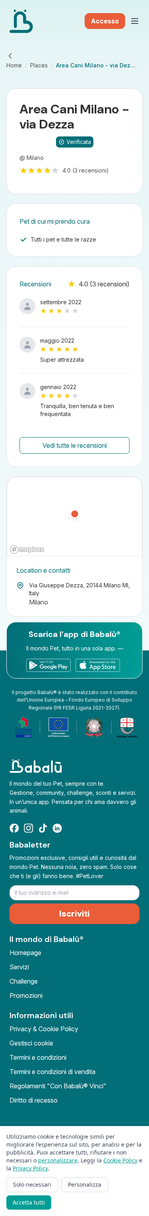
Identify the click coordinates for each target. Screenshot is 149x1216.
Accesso (105, 21)
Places (39, 65)
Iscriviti (74, 914)
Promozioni (26, 995)
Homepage (25, 953)
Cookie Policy (120, 1160)
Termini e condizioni (38, 1057)
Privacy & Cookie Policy (44, 1029)
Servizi (19, 967)
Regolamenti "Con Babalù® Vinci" (58, 1086)
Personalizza (84, 1184)
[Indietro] (10, 56)
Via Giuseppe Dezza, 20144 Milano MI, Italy (79, 589)
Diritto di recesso (34, 1100)
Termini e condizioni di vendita (52, 1072)
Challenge (24, 981)
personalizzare (57, 1160)
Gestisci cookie (31, 1043)
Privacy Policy (30, 1168)
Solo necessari (32, 1184)
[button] (75, 517)
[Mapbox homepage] (27, 549)
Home (14, 65)
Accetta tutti (29, 1202)
